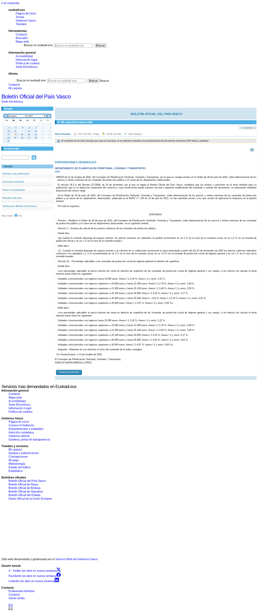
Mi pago (14, 460)
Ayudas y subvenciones (24, 453)
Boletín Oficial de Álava (23, 484)
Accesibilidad (24, 56)
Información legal (26, 59)
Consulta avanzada (13, 181)
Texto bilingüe (135, 134)
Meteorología (17, 463)
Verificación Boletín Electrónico (19, 206)
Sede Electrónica (26, 66)
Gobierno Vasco (26, 20)
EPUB (113, 134)
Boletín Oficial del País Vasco (36, 96)
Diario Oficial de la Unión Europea (30, 498)
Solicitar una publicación (16, 173)
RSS (19, 216)
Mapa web (22, 41)
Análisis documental (69, 372)
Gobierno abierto (19, 435)
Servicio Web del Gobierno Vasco (76, 559)
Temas (20, 17)
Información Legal (20, 408)
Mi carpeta (15, 88)
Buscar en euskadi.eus (38, 45)
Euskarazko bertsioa (21, 591)
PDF (89, 134)
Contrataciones (18, 456)
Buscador (22, 38)
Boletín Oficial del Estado (24, 495)
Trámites (21, 24)
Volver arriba (17, 598)
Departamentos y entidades (26, 428)
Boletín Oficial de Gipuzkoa (26, 491)
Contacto (21, 34)
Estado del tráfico (19, 467)
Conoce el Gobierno (21, 425)
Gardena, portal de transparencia (29, 439)
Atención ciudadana (21, 432)
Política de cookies (28, 63)
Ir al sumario (247, 127)
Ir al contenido (10, 3)
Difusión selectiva (12, 197)
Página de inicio (26, 13)
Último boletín (7, 216)
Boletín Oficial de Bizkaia (24, 487)
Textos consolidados (13, 189)
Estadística (15, 470)
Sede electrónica (12, 101)
